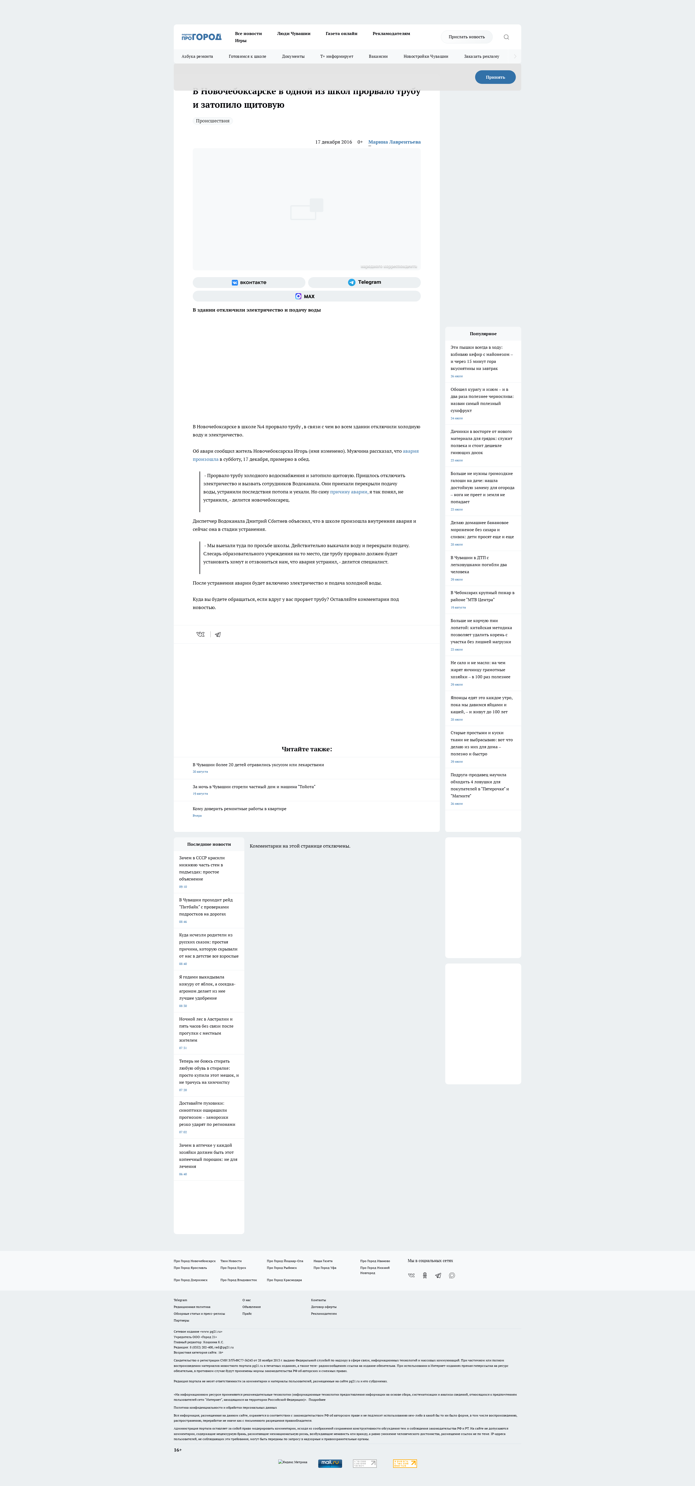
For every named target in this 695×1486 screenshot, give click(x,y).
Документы (293, 56)
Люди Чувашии (294, 33)
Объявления (251, 1307)
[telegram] (219, 634)
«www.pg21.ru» (211, 1331)
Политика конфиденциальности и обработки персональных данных (225, 1407)
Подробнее (317, 1400)
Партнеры (181, 1320)
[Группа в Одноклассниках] (425, 1275)
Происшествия (213, 121)
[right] (515, 56)
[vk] (201, 634)
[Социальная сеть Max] (307, 296)
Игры (241, 40)
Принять (495, 77)
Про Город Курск (233, 1268)
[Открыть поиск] (506, 36)
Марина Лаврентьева (394, 142)
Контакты (318, 1300)
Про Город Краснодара (284, 1280)
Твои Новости (231, 1261)
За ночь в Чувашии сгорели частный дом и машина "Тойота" (254, 790)
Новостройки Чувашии (426, 56)
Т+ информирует (336, 56)
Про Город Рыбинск (282, 1268)
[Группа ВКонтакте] (249, 282)
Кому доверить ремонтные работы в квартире (239, 812)
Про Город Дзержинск (190, 1280)
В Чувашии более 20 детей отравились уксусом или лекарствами (258, 768)
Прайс (247, 1313)
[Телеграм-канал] (364, 282)
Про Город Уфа (325, 1268)
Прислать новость (467, 36)
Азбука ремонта (197, 56)
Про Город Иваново (375, 1261)
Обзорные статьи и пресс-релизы (199, 1313)
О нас (246, 1300)
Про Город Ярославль (190, 1268)
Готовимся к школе (247, 56)
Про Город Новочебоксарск (195, 1261)
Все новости (248, 33)
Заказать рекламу (482, 56)
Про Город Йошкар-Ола (285, 1261)
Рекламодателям (391, 33)
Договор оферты (324, 1307)
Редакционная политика (192, 1307)
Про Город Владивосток (238, 1280)
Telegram (180, 1300)
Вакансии (378, 56)
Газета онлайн (342, 33)
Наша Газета (323, 1261)
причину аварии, (349, 492)
